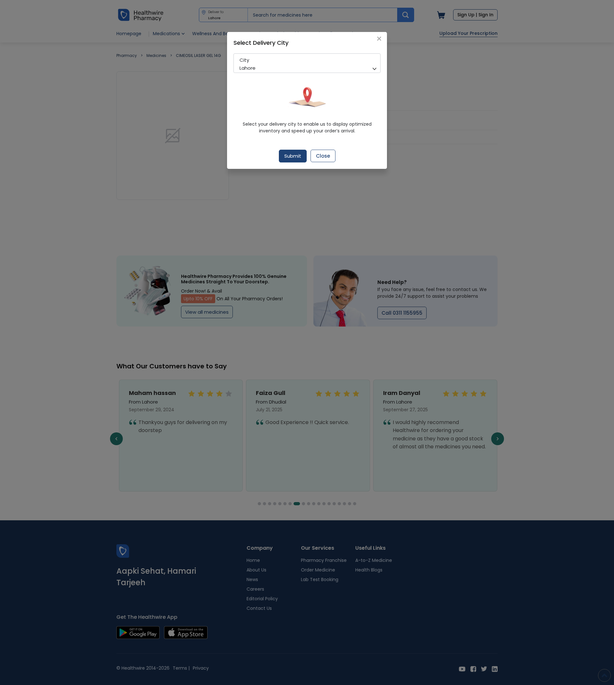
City (244, 60)
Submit (292, 156)
